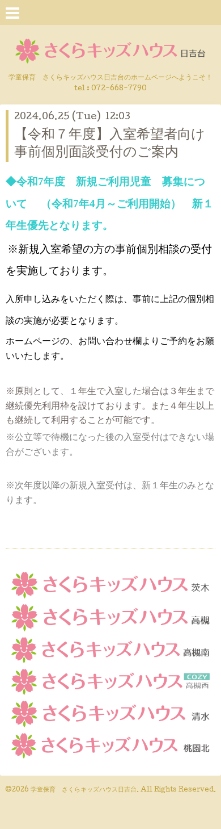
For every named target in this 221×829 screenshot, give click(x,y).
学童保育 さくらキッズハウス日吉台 (84, 790)
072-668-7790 (119, 89)
